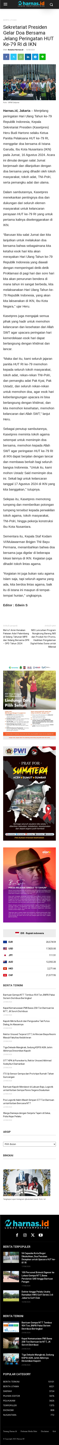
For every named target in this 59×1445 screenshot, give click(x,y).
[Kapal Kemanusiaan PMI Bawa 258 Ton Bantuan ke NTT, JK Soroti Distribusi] (11, 1342)
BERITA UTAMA (10, 20)
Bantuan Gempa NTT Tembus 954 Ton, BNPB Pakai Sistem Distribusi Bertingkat (29, 996)
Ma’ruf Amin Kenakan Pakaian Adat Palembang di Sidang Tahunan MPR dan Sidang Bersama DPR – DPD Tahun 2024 (16, 637)
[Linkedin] (28, 57)
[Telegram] (35, 57)
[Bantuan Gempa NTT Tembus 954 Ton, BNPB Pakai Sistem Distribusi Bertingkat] (11, 1326)
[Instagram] (25, 1235)
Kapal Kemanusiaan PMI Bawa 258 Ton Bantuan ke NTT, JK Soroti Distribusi (28, 1010)
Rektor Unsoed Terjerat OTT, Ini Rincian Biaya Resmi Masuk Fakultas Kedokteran (29, 1036)
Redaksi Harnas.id (15, 49)
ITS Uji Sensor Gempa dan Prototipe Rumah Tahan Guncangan (28, 1075)
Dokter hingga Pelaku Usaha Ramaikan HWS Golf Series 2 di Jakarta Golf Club (37, 1294)
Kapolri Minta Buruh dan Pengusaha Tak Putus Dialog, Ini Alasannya (26, 1023)
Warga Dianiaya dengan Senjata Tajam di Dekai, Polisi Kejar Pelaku (27, 1115)
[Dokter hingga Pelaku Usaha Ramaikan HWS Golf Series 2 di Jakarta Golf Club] (11, 1295)
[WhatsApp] (21, 57)
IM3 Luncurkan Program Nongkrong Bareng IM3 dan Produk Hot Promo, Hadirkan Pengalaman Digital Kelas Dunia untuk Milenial (43, 638)
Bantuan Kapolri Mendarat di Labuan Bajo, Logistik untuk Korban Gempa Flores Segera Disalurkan (28, 1088)
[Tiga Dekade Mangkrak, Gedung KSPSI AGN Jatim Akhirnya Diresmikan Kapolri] (11, 1358)
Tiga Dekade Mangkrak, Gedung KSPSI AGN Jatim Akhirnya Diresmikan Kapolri (27, 1049)
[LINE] (42, 57)
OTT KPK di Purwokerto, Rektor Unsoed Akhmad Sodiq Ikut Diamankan (27, 1062)
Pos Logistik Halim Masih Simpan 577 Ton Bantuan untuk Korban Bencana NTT (28, 1102)
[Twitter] (13, 57)
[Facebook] (6, 57)
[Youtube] (41, 1235)
